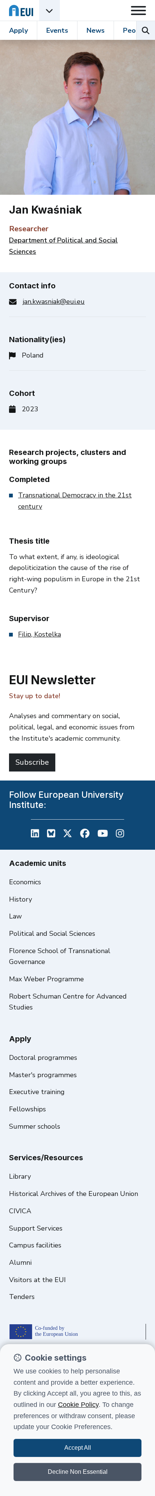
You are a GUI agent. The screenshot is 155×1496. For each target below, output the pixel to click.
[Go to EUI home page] (21, 10)
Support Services (35, 1228)
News (96, 30)
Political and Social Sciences (52, 933)
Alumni (20, 1262)
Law (15, 916)
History (20, 899)
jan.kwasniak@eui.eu (54, 301)
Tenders (22, 1296)
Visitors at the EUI (37, 1279)
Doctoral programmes (43, 1057)
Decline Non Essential (78, 1472)
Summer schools (34, 1126)
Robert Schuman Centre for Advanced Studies (68, 1002)
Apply (18, 30)
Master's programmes (43, 1074)
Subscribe (32, 762)
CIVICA (20, 1211)
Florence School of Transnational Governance (59, 956)
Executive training (37, 1091)
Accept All (77, 1447)
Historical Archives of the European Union (73, 1193)
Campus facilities (35, 1245)
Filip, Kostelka (39, 634)
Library (20, 1176)
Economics (25, 882)
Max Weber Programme (46, 979)
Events (57, 30)
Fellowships (27, 1109)
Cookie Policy (78, 1404)
